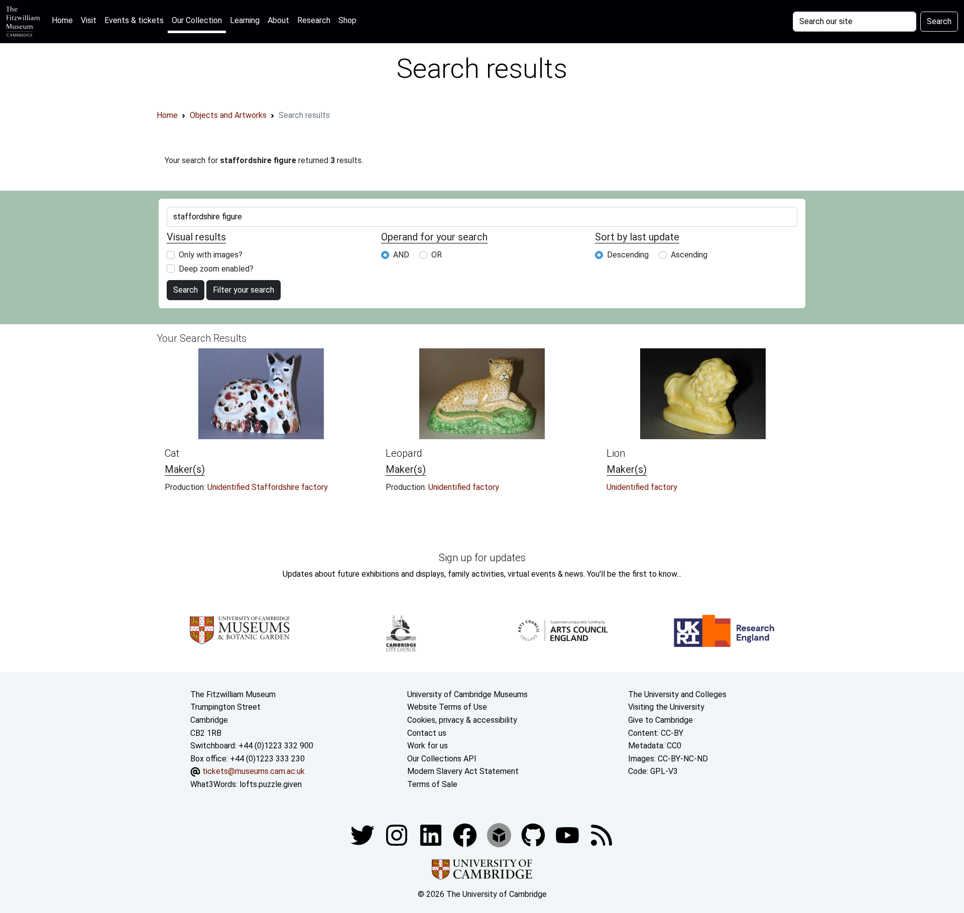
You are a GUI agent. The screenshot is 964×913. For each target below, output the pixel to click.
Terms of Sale (432, 784)
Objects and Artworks (228, 115)
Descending (628, 254)
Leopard (404, 453)
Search (939, 21)
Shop (347, 20)
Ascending (689, 254)
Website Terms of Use (447, 707)
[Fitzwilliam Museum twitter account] (363, 834)
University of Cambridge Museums (467, 694)
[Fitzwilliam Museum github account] (534, 834)
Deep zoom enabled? (216, 269)
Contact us (426, 733)
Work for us (427, 745)
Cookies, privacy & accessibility (462, 720)
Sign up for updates (482, 558)
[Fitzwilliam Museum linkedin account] (466, 834)
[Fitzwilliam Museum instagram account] (398, 834)
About (278, 20)
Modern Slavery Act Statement (463, 771)
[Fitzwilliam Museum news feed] (601, 834)
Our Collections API (441, 758)
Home (64, 20)
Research (313, 20)
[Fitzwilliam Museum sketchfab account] (500, 834)
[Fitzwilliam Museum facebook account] (432, 834)
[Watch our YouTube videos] (568, 834)
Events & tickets (134, 20)
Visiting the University (666, 707)
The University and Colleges (677, 694)
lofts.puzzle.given (270, 784)
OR (436, 254)
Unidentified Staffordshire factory (267, 487)
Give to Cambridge (660, 720)
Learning (245, 20)
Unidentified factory (463, 487)
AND (401, 254)
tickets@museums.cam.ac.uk (253, 771)
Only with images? (211, 254)
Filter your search (243, 290)
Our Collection (197, 20)
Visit (88, 20)
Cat (172, 453)
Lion (616, 453)
